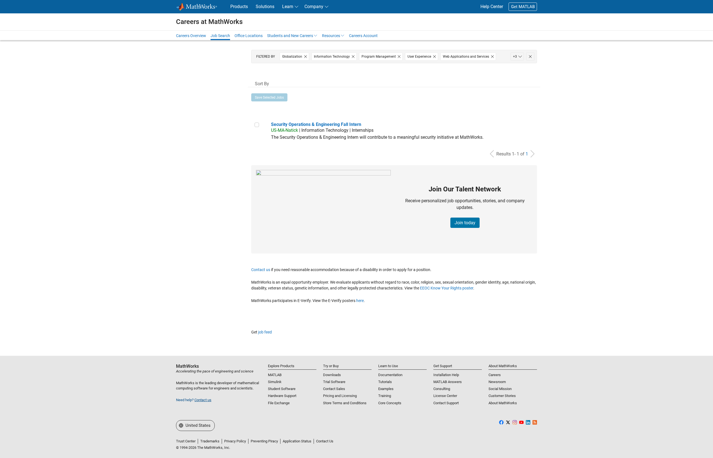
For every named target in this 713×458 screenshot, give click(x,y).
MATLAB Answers (447, 382)
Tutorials (385, 382)
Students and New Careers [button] (290, 35)
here (360, 300)
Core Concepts (389, 403)
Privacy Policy (235, 441)
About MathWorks (503, 403)
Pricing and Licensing (340, 396)
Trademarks (209, 441)
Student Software (282, 389)
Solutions (265, 6)
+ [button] (515, 57)
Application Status (297, 441)
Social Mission (500, 389)
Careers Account (363, 35)
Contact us (260, 269)
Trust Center (186, 441)
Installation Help (446, 375)
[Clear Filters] (530, 56)
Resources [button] (331, 35)
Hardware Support (282, 396)
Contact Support (446, 403)
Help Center (491, 6)
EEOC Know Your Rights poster (446, 288)
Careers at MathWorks (209, 22)
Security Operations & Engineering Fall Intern (316, 124)
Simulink (275, 382)
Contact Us (324, 441)
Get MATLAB (523, 6)
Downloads (332, 375)
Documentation (390, 375)
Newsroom (497, 382)
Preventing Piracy (264, 441)
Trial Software (334, 382)
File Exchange (279, 403)
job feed (265, 332)
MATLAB (275, 375)
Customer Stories (502, 396)
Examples (386, 389)
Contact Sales (334, 389)
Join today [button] (465, 222)
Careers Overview (191, 35)
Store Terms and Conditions (345, 403)
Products (239, 6)
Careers (495, 375)
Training (384, 396)
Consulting (441, 389)
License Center (445, 396)
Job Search (220, 35)
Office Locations (249, 35)
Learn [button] (287, 6)
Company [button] (313, 6)
